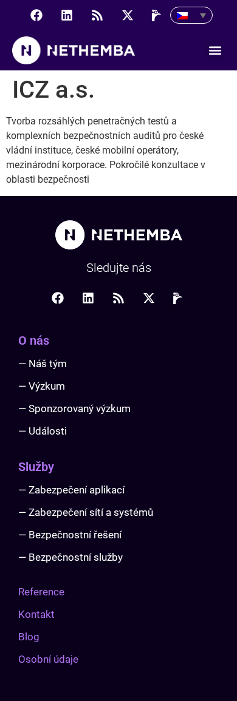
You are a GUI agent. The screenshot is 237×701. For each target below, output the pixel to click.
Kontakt (36, 614)
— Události (42, 431)
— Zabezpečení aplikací (71, 490)
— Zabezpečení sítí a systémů (85, 512)
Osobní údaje (48, 659)
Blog (29, 637)
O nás (33, 340)
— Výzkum (41, 386)
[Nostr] (158, 15)
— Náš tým (42, 363)
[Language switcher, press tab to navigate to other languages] (191, 15)
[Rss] (97, 15)
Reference (41, 592)
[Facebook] (36, 15)
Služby (36, 466)
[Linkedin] (67, 15)
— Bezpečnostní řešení (70, 535)
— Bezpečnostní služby (70, 557)
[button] (215, 51)
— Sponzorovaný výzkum (74, 408)
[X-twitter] (127, 15)
